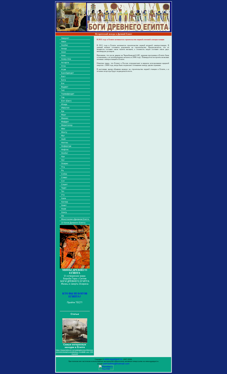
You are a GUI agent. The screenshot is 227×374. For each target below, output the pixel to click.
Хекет (64, 205)
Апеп (63, 52)
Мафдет (65, 122)
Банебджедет (67, 73)
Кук (62, 111)
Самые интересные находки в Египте (74, 345)
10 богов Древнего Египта (73, 223)
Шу (62, 216)
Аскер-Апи (66, 59)
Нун (63, 156)
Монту (64, 132)
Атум (63, 69)
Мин (63, 129)
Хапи (63, 198)
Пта (63, 167)
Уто (63, 195)
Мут (63, 136)
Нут (63, 160)
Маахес (64, 118)
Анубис (64, 45)
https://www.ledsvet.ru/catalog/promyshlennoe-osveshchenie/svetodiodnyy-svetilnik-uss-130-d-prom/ (75, 352)
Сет (63, 181)
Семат (64, 177)
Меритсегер (66, 125)
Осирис (64, 163)
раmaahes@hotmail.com (116, 363)
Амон (63, 41)
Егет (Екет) (66, 101)
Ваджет (64, 87)
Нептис (64, 142)
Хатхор (64, 202)
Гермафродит (67, 94)
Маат (63, 115)
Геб (62, 90)
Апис (63, 55)
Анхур (64, 48)
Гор (62, 97)
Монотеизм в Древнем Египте (75, 219)
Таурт (63, 188)
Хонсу (64, 212)
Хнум (63, 209)
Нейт (63, 139)
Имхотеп (65, 108)
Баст (63, 76)
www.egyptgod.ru (113, 359)
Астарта (65, 62)
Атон (63, 66)
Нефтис (65, 149)
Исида (64, 104)
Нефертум (66, 146)
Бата (63, 80)
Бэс (62, 83)
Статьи (75, 314)
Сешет (64, 184)
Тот (62, 191)
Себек (64, 174)
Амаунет (65, 38)
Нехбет (64, 153)
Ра (62, 170)
